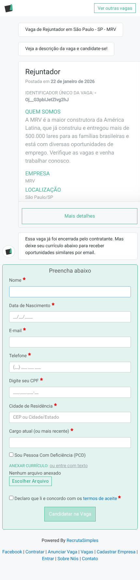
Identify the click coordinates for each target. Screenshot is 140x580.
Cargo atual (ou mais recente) (39, 431)
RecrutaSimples (82, 540)
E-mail (15, 330)
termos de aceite (100, 498)
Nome (15, 280)
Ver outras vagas (115, 8)
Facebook (12, 552)
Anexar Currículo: (29, 466)
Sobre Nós (67, 558)
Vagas (87, 552)
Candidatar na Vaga (70, 514)
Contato (90, 558)
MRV (30, 181)
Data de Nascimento (29, 305)
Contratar (34, 552)
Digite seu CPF (24, 381)
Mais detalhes (79, 216)
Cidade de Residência (31, 406)
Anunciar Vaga (62, 552)
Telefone (18, 355)
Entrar (48, 558)
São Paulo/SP (39, 197)
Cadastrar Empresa (116, 552)
